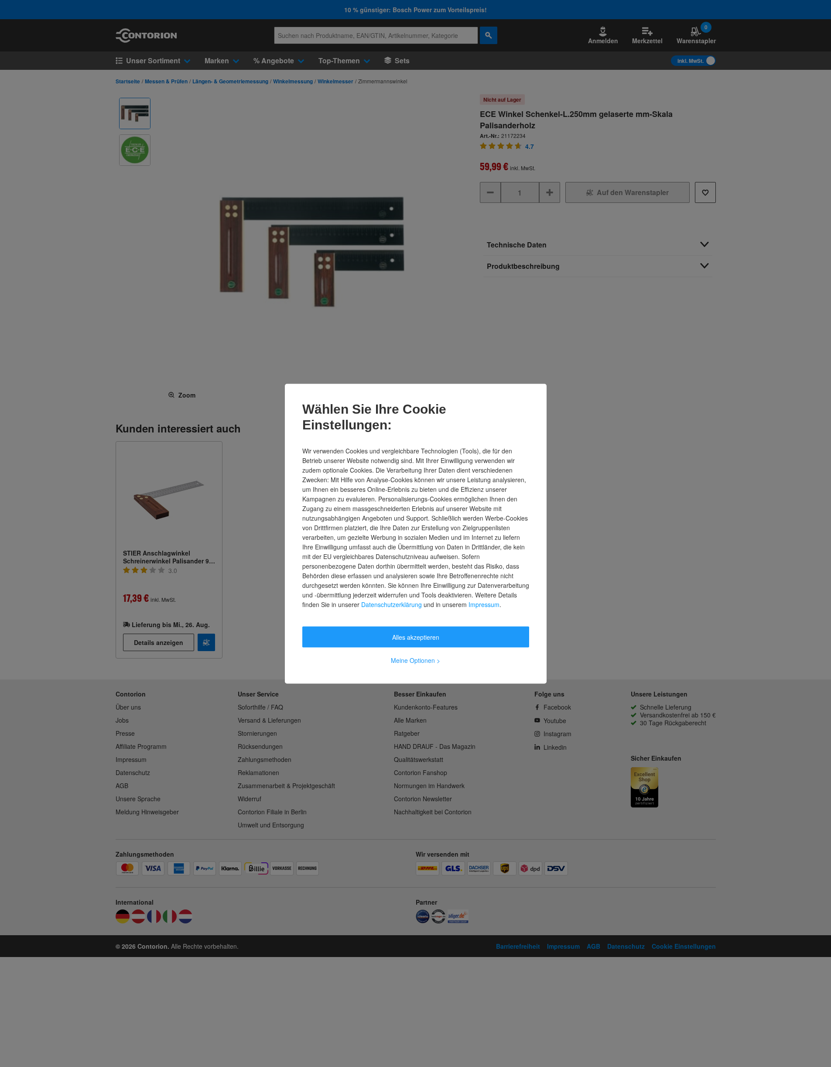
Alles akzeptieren (415, 636)
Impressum (484, 604)
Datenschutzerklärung (391, 604)
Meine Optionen (415, 659)
